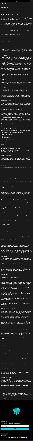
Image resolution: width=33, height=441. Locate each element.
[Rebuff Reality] (16, 1)
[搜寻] (29, 1)
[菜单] (0, 1)
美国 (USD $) (4, 434)
